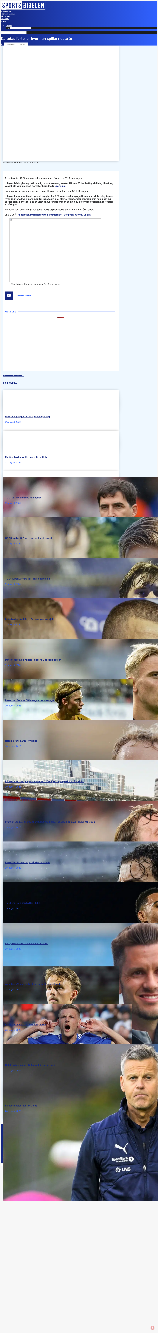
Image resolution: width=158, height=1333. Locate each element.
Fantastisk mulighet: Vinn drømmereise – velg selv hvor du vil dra (54, 214)
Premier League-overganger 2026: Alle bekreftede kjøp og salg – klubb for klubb (50, 822)
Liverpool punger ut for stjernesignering (27, 416)
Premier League (8, 14)
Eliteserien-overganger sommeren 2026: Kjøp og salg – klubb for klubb (44, 781)
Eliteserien (6, 11)
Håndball (5, 19)
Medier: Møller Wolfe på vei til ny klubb (26, 457)
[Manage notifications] (152, 1328)
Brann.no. (60, 186)
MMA (3, 21)
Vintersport (6, 16)
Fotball (4, 9)
